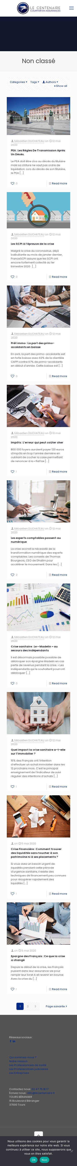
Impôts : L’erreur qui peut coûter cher (37, 442)
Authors (51, 82)
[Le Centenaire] (38, 8)
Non (44, 1159)
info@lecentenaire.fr (41, 1093)
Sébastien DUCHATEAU (29, 141)
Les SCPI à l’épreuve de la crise (32, 244)
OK (34, 1159)
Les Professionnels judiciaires (28, 1069)
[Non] (72, 1151)
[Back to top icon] (38, 1135)
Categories (17, 82)
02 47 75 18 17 (40, 1089)
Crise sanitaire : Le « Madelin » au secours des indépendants (34, 648)
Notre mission (18, 1061)
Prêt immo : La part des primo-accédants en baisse (32, 345)
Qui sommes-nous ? (23, 1057)
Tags (33, 82)
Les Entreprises (19, 1073)
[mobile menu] (71, 8)
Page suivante (55, 1006)
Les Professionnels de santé (27, 1065)
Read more (59, 183)
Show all (61, 86)
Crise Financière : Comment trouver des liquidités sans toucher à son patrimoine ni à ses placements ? (36, 853)
